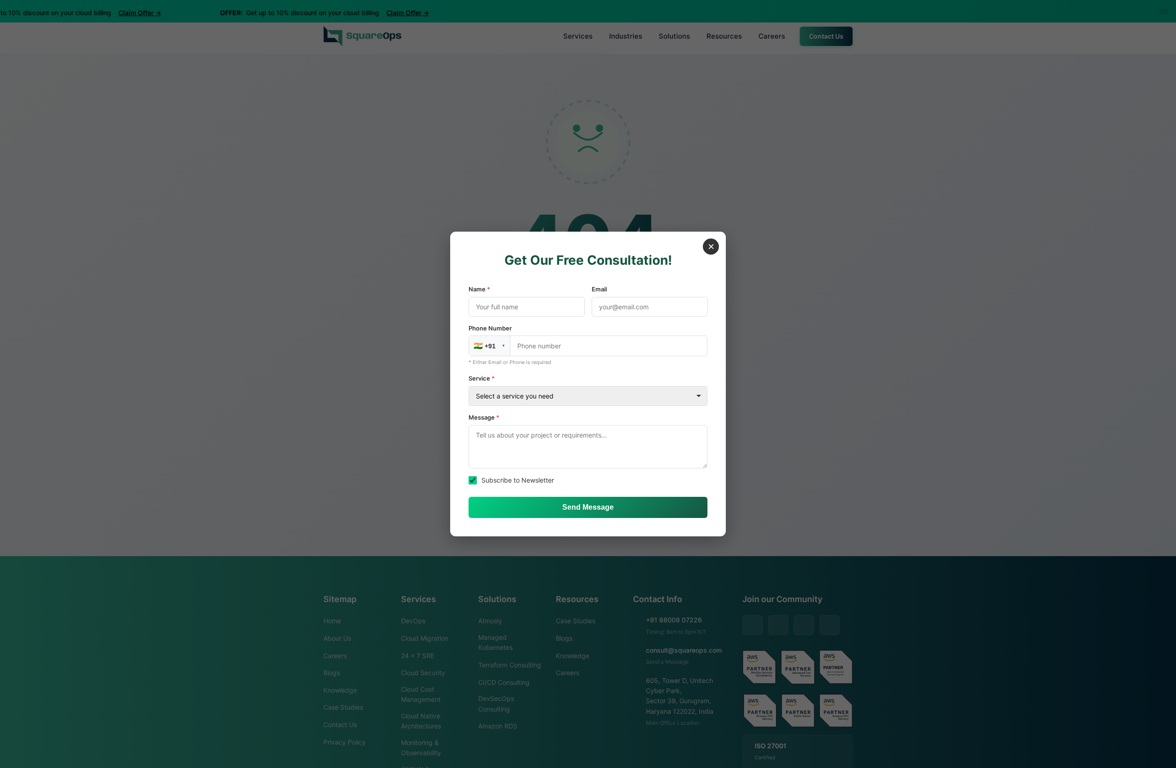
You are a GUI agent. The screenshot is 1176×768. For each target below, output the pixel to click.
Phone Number (490, 328)
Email (599, 289)
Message (484, 417)
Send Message (588, 507)
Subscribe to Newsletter (517, 480)
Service (482, 378)
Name (479, 289)
